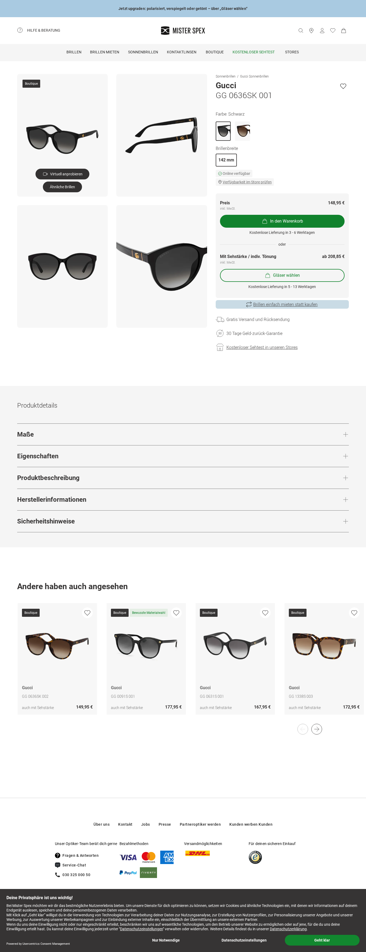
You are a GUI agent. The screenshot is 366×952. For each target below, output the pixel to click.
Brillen (73, 52)
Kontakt (125, 824)
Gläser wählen (286, 275)
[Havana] (242, 131)
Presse (165, 824)
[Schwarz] (223, 131)
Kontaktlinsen (181, 52)
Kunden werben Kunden (250, 824)
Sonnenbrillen (143, 52)
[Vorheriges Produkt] (302, 729)
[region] (183, 664)
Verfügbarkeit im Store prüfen (247, 182)
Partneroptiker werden (200, 824)
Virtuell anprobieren (66, 174)
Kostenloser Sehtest (254, 52)
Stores (292, 52)
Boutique (215, 52)
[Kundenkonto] (322, 30)
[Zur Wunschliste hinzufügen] (343, 86)
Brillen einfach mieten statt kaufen (285, 304)
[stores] (311, 30)
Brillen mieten (104, 52)
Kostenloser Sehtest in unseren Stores (262, 347)
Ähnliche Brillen (62, 187)
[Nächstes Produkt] (316, 729)
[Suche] (300, 30)
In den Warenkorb (286, 221)
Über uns (102, 824)
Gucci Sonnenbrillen (254, 76)
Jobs (145, 824)
